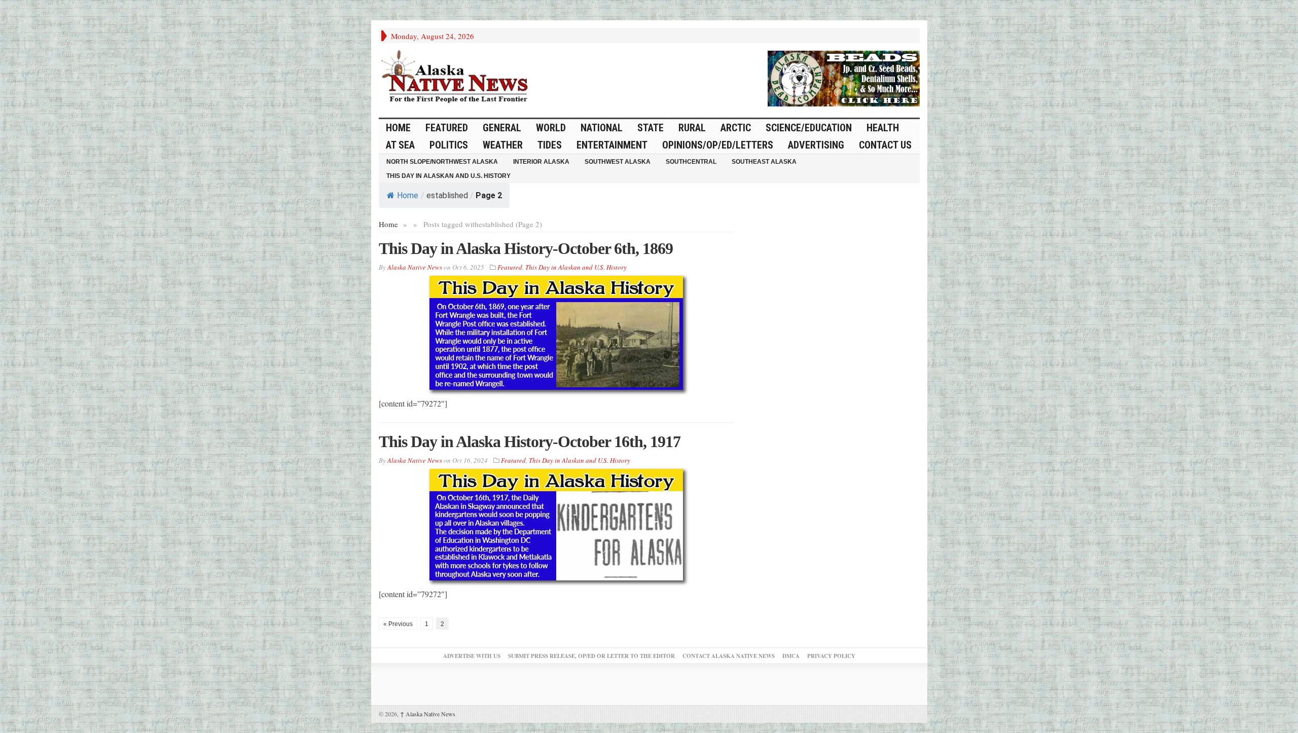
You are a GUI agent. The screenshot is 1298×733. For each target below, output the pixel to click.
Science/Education (809, 128)
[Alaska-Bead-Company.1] (844, 77)
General (502, 128)
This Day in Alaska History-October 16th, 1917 (529, 441)
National (602, 128)
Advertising (816, 145)
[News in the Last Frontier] (457, 77)
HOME (398, 128)
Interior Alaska (541, 161)
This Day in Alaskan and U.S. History (448, 175)
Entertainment (611, 145)
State (650, 128)
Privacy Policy (831, 656)
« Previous (398, 624)
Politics (448, 145)
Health (883, 128)
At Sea (400, 145)
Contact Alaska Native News (728, 656)
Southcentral (691, 161)
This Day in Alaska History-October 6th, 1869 (526, 248)
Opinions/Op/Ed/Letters (717, 145)
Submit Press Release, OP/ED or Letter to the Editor (591, 656)
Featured (446, 128)
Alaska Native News (427, 714)
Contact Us (885, 145)
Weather (503, 145)
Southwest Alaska (618, 161)
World (551, 128)
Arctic (735, 128)
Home (407, 195)
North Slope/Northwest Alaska (442, 161)
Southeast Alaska (764, 161)
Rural (692, 128)
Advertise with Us (471, 656)
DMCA (791, 656)
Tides (549, 145)
